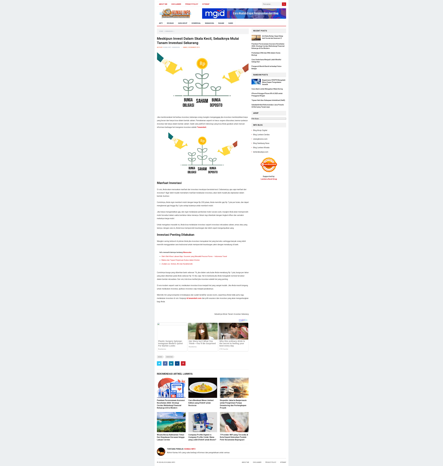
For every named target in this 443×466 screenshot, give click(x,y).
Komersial (196, 23)
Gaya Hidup (182, 23)
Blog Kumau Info (168, 462)
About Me (163, 4)
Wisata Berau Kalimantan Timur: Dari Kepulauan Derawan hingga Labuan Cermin (171, 437)
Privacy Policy (191, 4)
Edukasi (170, 23)
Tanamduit (201, 127)
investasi (169, 357)
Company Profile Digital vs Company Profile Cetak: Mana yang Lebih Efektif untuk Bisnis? (202, 437)
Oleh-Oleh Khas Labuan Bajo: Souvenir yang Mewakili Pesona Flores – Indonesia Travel (194, 256)
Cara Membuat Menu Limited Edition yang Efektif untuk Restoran (200, 402)
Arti (161, 23)
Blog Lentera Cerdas (261, 135)
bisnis (160, 357)
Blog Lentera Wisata (261, 147)
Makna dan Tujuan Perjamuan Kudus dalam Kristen (181, 260)
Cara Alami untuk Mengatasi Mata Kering (267, 89)
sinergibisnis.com (260, 139)
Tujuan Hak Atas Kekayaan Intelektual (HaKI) (268, 100)
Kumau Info (167, 47)
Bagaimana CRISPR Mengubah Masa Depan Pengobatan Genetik (273, 82)
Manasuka (209, 23)
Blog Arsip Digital (260, 130)
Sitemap (206, 4)
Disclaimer (176, 4)
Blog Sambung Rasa (261, 143)
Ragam (221, 23)
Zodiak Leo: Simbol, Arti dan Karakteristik (177, 264)
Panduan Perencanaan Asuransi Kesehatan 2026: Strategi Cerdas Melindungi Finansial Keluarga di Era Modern (267, 46)
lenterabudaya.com (260, 152)
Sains (230, 23)
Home (161, 31)
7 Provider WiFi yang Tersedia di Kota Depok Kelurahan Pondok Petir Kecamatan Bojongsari (234, 437)
